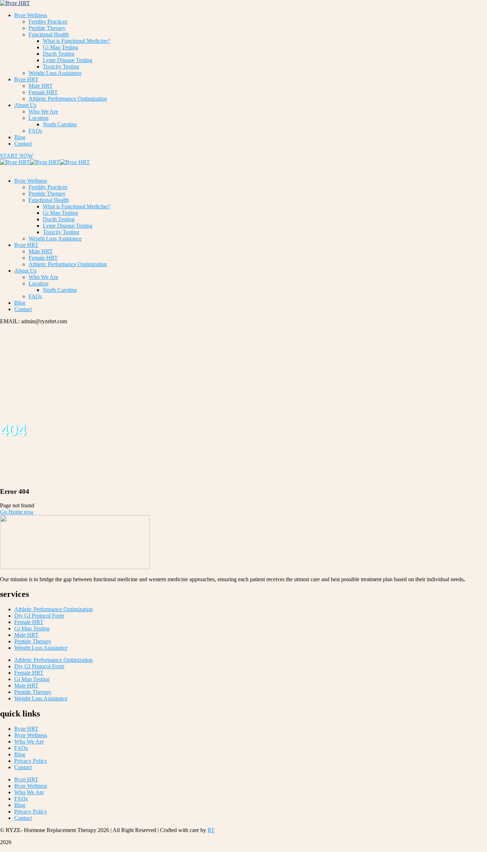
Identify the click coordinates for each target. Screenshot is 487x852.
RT (211, 830)
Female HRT (28, 622)
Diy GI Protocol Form (39, 616)
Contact (23, 767)
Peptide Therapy (32, 641)
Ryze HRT (26, 729)
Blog (19, 754)
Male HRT (26, 635)
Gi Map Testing (32, 628)
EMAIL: (10, 321)
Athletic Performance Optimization (53, 609)
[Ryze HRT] (15, 162)
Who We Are (29, 742)
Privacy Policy (30, 761)
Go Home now (17, 512)
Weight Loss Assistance (40, 648)
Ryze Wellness (30, 735)
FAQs (21, 748)
